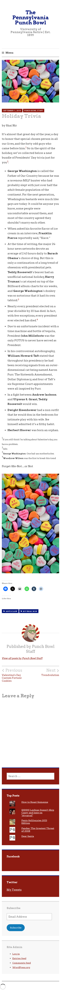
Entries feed (19, 958)
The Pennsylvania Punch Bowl (30, 17)
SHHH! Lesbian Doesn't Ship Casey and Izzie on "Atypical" (37, 813)
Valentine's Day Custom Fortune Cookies (12, 675)
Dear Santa (27, 836)
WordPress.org (21, 967)
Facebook (13, 856)
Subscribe (15, 927)
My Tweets (14, 889)
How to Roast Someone (34, 802)
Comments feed (21, 963)
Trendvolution (50, 672)
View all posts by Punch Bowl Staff (22, 658)
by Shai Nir (30, 611)
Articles (11, 611)
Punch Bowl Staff (33, 110)
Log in (16, 954)
